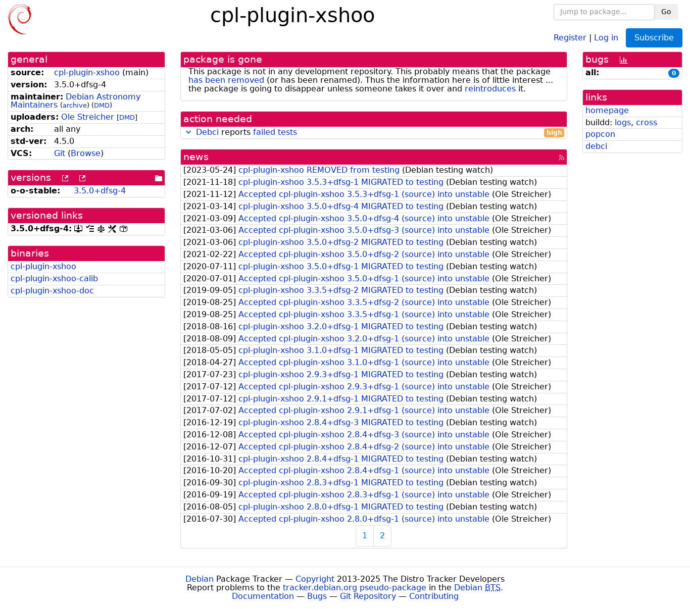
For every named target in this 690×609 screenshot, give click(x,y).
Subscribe (654, 37)
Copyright (314, 579)
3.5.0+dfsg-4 (100, 190)
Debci (207, 132)
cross (646, 122)
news (196, 157)
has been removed (226, 80)
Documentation (263, 596)
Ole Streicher (87, 117)
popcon (600, 134)
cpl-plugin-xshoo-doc (52, 290)
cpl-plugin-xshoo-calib (54, 278)
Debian (199, 579)
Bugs (317, 596)
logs (623, 122)
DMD (102, 105)
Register (570, 37)
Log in (606, 37)
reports (379, 132)
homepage (607, 110)
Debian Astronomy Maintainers (75, 101)
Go (666, 12)
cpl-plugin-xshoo (87, 72)
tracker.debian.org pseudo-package (354, 587)
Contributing (434, 596)
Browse (86, 153)
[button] (188, 132)
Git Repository (368, 596)
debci (596, 146)
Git (59, 153)
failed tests (275, 132)
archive (75, 105)
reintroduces (490, 88)
